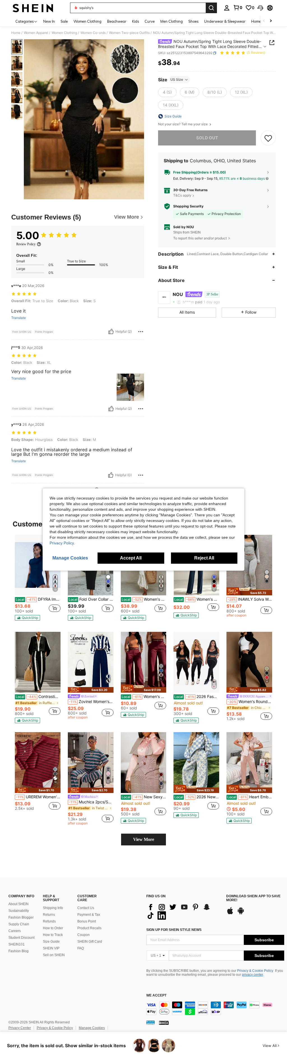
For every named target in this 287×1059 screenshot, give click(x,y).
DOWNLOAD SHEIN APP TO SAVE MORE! (253, 898)
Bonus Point (86, 921)
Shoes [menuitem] (193, 21)
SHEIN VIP (51, 948)
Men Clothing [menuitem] (171, 21)
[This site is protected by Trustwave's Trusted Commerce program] (150, 1023)
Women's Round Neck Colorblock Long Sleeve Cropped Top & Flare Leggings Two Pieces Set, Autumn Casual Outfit (250, 701)
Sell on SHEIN (54, 955)
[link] (237, 7)
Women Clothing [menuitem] (87, 21)
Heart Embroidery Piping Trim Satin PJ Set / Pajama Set (249, 797)
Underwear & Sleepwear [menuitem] (225, 21)
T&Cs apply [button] (182, 195)
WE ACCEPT (156, 995)
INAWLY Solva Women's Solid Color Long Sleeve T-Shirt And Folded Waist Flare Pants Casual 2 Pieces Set (250, 599)
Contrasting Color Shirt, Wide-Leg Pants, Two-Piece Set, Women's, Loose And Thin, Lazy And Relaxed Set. (38, 696)
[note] (27, 618)
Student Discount (21, 938)
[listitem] (38, 579)
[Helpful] (111, 331)
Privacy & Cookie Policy (255, 971)
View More (143, 839)
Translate (18, 318)
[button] (260, 7)
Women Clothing (64, 33)
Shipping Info (53, 908)
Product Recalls (89, 928)
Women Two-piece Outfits (129, 33)
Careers (14, 931)
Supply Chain (18, 924)
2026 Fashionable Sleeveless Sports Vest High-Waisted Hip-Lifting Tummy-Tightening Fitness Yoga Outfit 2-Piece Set (196, 696)
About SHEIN (18, 904)
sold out (207, 137)
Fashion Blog (18, 951)
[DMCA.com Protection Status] (164, 1023)
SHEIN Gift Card (89, 942)
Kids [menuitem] (135, 21)
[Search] (211, 8)
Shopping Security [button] (188, 206)
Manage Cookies (92, 1028)
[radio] (167, 92)
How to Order (53, 928)
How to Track (53, 935)
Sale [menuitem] (64, 21)
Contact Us (85, 908)
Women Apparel (36, 33)
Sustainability (18, 911)
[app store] (230, 913)
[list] (183, 911)
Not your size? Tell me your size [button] (183, 124)
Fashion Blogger (21, 917)
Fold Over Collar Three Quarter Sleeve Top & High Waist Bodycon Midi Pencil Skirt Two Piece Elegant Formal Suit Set (91, 599)
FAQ (80, 948)
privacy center (252, 975)
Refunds (49, 921)
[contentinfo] (215, 1008)
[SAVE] (268, 137)
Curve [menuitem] (150, 21)
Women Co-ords (93, 33)
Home (15, 33)
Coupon (83, 935)
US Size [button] (176, 79)
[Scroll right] (271, 21)
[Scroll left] (264, 21)
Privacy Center (19, 1028)
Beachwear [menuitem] (116, 21)
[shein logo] (33, 8)
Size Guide (51, 942)
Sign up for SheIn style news (174, 930)
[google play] (241, 913)
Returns (49, 915)
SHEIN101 (16, 944)
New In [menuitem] (49, 21)
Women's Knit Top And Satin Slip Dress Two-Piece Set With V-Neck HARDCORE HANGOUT (144, 599)
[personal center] (226, 7)
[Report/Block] (140, 331)
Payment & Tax (88, 915)
